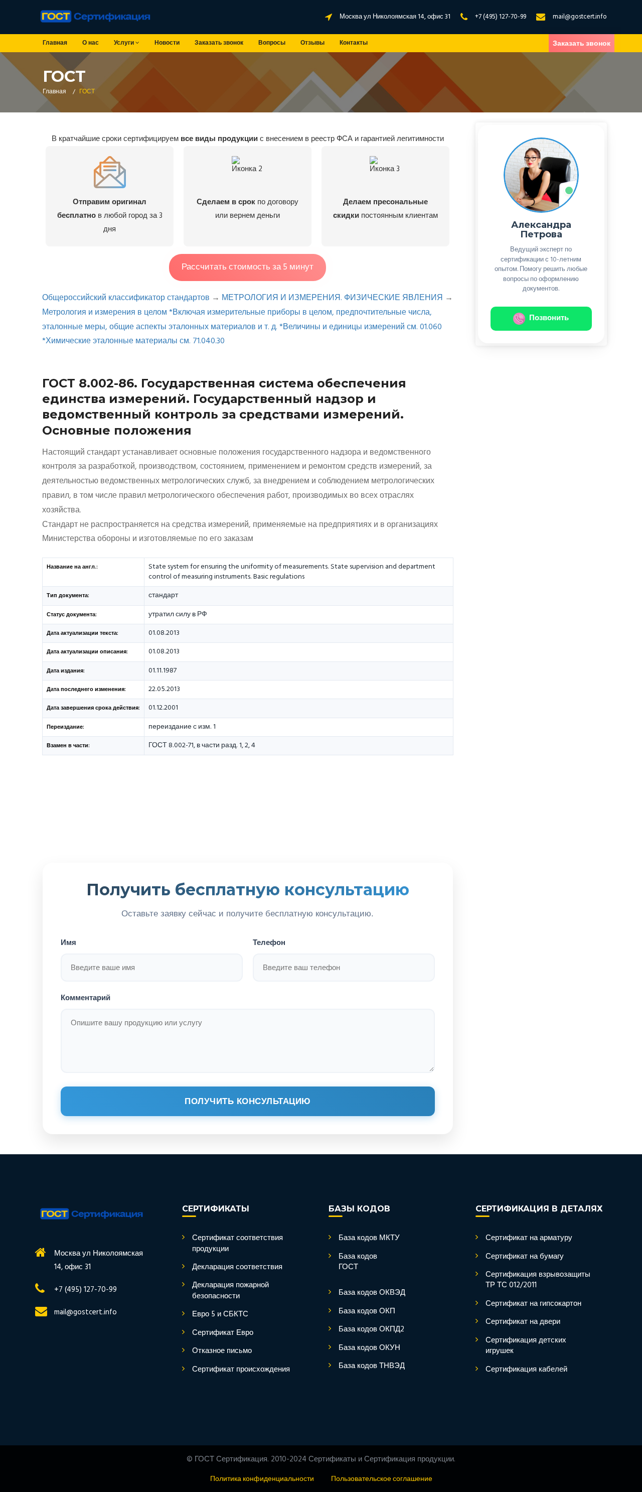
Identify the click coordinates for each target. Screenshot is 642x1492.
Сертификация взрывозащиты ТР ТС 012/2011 (538, 1280)
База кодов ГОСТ (358, 1262)
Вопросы (271, 43)
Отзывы (312, 43)
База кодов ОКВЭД (372, 1293)
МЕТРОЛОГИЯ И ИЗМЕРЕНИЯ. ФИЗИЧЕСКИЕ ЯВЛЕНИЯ (332, 298)
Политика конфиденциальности (262, 1479)
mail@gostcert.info (580, 17)
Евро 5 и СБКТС (220, 1314)
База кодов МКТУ (369, 1238)
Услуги (124, 43)
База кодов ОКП (367, 1311)
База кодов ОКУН (369, 1348)
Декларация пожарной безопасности (230, 1291)
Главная (55, 43)
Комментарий (85, 997)
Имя (68, 941)
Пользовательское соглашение (381, 1479)
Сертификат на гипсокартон (533, 1304)
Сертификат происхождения (241, 1370)
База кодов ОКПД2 (371, 1329)
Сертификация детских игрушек (526, 1346)
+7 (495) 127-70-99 (500, 17)
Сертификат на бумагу (525, 1257)
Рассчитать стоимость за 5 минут (247, 267)
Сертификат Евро (222, 1333)
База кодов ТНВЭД (372, 1366)
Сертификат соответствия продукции (237, 1244)
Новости (167, 43)
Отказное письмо (222, 1351)
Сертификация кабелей (526, 1370)
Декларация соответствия (237, 1267)
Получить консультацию (248, 1101)
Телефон (269, 941)
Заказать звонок (219, 43)
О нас (90, 43)
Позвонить (549, 318)
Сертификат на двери (523, 1322)
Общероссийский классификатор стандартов (126, 298)
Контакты (354, 43)
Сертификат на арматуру (529, 1238)
